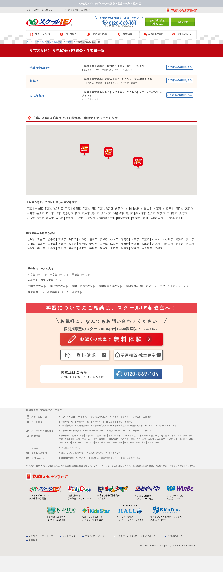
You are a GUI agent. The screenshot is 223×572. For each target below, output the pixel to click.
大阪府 (135, 243)
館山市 (148, 208)
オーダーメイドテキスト (142, 431)
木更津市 (159, 208)
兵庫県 (146, 243)
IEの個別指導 (98, 34)
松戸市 (170, 208)
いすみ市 (89, 218)
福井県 (41, 243)
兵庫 (180, 439)
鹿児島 (150, 442)
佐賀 (126, 442)
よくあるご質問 (155, 34)
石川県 (31, 243)
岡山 (80, 442)
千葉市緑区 (89, 208)
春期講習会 (34, 292)
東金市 (50, 213)
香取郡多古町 (140, 218)
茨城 (185, 435)
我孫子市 (118, 213)
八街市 (183, 213)
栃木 (191, 435)
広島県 (31, 248)
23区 (125, 435)
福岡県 (93, 248)
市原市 (86, 213)
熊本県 (125, 248)
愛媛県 (73, 248)
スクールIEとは (42, 34)
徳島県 (52, 248)
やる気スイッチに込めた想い (93, 417)
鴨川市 (130, 213)
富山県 (190, 239)
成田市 (31, 213)
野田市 (180, 208)
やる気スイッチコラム (71, 448)
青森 (82, 435)
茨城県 (104, 239)
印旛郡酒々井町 (106, 218)
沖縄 (157, 442)
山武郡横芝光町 (174, 218)
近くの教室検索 (54, 42)
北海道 (31, 239)
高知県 (83, 248)
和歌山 (68, 442)
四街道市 (172, 213)
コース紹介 (70, 34)
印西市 (31, 218)
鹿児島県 (147, 248)
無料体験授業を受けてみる (73, 458)
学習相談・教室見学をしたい (104, 458)
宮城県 (62, 239)
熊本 (138, 442)
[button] (138, 163)
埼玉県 (135, 239)
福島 (111, 435)
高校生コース (79, 274)
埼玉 (179, 435)
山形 (105, 435)
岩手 (88, 435)
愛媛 (115, 442)
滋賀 (191, 439)
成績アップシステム (118, 431)
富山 (84, 439)
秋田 (93, 435)
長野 (72, 439)
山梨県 (52, 243)
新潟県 (180, 239)
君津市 (152, 213)
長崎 (132, 442)
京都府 (125, 243)
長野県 (62, 243)
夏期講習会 (54, 292)
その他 (133, 435)
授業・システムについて (72, 453)
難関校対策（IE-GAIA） (139, 286)
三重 (144, 439)
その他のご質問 (115, 453)
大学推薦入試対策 (109, 286)
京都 (185, 439)
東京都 (156, 239)
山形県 (83, 239)
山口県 (41, 248)
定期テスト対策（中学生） (43, 280)
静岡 (139, 439)
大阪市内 (161, 439)
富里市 (50, 218)
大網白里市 (156, 218)
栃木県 (114, 239)
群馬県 (125, 239)
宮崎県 (135, 248)
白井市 (40, 218)
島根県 (180, 243)
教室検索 (127, 34)
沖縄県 (159, 248)
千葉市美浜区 (106, 208)
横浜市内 (155, 435)
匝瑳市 (60, 218)
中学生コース (58, 274)
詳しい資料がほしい (132, 458)
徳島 (97, 442)
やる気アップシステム (95, 431)
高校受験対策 (57, 286)
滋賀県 (114, 243)
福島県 (93, 239)
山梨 (78, 439)
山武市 (79, 218)
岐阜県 (73, 243)
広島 (86, 442)
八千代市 (106, 213)
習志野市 (68, 213)
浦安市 (161, 213)
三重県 (104, 243)
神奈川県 (168, 239)
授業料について (96, 453)
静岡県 (83, 243)
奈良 (61, 442)
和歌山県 (168, 243)
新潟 (67, 439)
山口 (92, 442)
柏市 (77, 213)
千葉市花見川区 (53, 208)
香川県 (62, 248)
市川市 (129, 208)
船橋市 (138, 208)
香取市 (69, 218)
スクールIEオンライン (173, 286)
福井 (96, 439)
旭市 (58, 213)
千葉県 (68, 42)
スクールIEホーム (35, 42)
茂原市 (189, 208)
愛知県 (93, 243)
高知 (109, 442)
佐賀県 (104, 248)
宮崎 (144, 442)
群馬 (61, 439)
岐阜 (133, 439)
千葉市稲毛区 (73, 208)
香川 (103, 442)
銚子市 (119, 208)
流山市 (95, 213)
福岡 (121, 442)
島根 (74, 442)
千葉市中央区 (35, 208)
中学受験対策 (35, 286)
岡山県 (190, 243)
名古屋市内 (113, 439)
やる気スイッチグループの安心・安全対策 (131, 417)
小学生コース (36, 274)
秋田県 (73, 239)
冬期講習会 (73, 292)
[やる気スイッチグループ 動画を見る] (181, 10)
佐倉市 (40, 213)
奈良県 (156, 243)
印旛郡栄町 (124, 218)
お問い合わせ (184, 34)
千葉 (174, 435)
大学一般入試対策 (82, 286)
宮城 (99, 435)
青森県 (41, 239)
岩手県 (52, 239)
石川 (90, 439)
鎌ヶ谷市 (140, 213)
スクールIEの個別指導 (71, 431)
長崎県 (114, 248)
